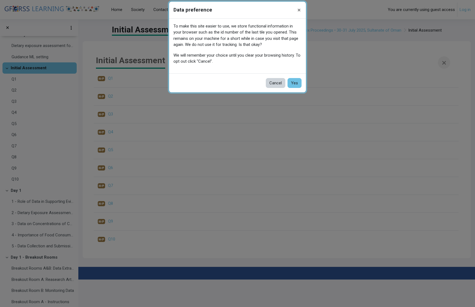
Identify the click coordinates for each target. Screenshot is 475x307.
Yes (294, 83)
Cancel (275, 83)
